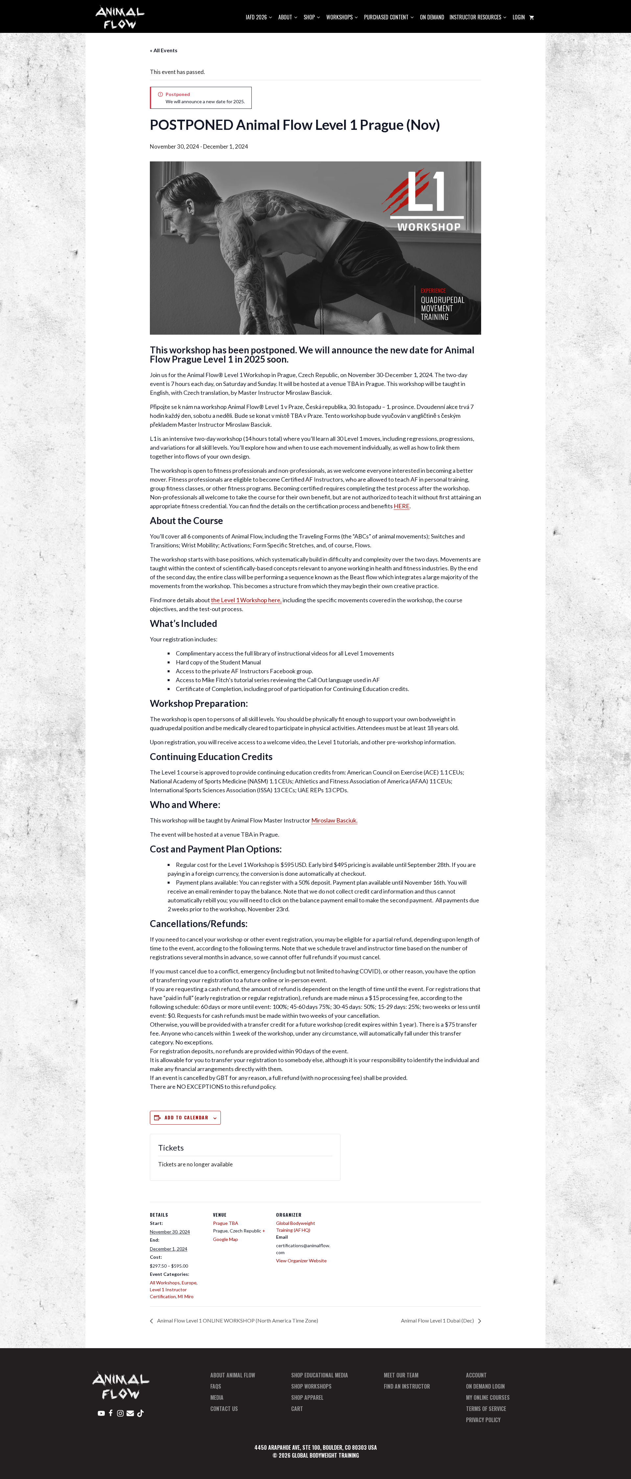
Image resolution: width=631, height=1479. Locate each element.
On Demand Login (485, 1386)
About (285, 17)
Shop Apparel (307, 1397)
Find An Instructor (407, 1386)
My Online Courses (488, 1397)
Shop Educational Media (319, 1375)
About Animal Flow (232, 1375)
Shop (309, 17)
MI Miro (186, 1296)
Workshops (339, 17)
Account (476, 1375)
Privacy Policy (483, 1420)
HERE (401, 506)
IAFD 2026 (256, 17)
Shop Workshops (311, 1386)
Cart (297, 1409)
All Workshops (165, 1282)
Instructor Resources (475, 17)
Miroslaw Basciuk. (334, 820)
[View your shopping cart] (531, 17)
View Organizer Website (301, 1260)
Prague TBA (225, 1223)
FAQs (215, 1386)
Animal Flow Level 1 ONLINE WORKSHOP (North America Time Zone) (237, 1320)
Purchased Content (386, 17)
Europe (189, 1282)
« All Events (163, 50)
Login (519, 17)
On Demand (432, 17)
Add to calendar (186, 1117)
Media (216, 1397)
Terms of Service (486, 1409)
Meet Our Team (401, 1375)
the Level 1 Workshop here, (246, 600)
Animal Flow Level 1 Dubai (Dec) (438, 1320)
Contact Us (224, 1409)
